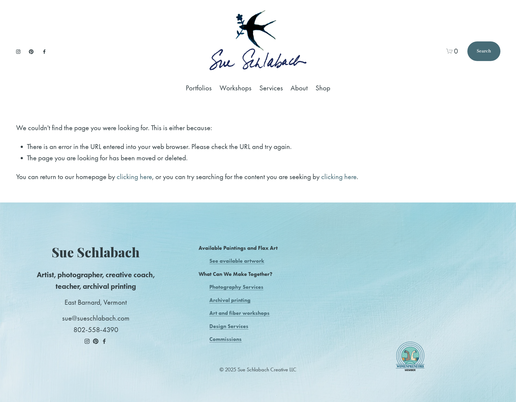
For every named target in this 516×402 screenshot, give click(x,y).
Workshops (236, 88)
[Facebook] (44, 51)
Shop (323, 88)
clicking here (134, 176)
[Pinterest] (31, 51)
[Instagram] (18, 51)
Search (484, 51)
